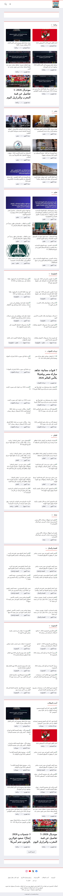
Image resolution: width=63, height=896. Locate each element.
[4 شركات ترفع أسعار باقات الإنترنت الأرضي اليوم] (44, 312)
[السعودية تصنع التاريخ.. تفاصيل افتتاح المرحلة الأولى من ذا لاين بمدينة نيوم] (18, 684)
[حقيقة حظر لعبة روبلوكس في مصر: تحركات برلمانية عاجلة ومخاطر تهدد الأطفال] (18, 312)
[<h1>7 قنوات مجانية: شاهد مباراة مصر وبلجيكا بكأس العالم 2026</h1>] (44, 369)
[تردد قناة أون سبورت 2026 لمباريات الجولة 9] (18, 369)
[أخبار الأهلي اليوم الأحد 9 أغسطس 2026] (44, 39)
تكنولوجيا (54, 274)
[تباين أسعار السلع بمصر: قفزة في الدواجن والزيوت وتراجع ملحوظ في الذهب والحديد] (44, 584)
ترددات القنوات (52, 351)
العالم (55, 435)
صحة (55, 515)
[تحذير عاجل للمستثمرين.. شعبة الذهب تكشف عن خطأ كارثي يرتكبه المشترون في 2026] (18, 584)
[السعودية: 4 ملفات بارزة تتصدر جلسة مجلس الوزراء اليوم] (18, 640)
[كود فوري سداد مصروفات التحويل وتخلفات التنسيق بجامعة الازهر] (44, 334)
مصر (55, 111)
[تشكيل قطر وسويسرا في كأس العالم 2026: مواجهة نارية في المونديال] (44, 62)
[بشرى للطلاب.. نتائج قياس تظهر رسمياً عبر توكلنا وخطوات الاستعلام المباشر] (18, 233)
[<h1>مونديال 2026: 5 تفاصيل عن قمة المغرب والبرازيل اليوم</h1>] (18, 89)
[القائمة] (10, 4)
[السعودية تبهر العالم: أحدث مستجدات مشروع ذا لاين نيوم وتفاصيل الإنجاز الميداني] (44, 684)
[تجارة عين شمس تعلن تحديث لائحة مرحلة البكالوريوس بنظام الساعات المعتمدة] (18, 255)
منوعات (41, 726)
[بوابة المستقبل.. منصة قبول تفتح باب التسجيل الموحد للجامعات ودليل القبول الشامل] (44, 233)
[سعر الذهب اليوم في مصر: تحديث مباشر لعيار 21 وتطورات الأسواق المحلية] (44, 562)
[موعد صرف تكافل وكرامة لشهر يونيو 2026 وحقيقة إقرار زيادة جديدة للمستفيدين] (44, 126)
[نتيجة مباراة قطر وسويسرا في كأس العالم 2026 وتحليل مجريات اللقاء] (18, 39)
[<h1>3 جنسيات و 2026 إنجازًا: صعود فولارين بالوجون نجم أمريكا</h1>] (18, 833)
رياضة (55, 25)
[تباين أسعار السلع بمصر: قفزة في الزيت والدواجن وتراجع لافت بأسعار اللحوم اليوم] (18, 562)
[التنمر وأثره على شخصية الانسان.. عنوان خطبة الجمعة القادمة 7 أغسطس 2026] (44, 783)
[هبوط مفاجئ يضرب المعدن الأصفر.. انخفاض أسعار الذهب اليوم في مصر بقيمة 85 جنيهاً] (18, 607)
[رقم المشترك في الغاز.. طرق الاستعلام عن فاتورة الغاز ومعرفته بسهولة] (44, 150)
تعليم (55, 192)
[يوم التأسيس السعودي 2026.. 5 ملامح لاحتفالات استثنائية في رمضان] (44, 640)
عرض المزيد (31, 852)
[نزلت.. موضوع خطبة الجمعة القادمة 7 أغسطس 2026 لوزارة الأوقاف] (18, 761)
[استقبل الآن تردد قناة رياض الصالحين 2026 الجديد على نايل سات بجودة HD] (44, 418)
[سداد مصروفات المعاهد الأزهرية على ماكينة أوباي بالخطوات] (18, 334)
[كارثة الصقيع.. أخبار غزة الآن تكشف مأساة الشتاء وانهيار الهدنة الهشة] (44, 498)
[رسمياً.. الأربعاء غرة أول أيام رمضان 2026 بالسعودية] (44, 662)
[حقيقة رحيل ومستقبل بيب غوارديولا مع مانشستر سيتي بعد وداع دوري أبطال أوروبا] (44, 396)
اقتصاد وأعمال (52, 548)
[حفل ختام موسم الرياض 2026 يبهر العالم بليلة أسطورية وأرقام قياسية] (18, 662)
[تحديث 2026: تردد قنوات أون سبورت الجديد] (18, 396)
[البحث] (5, 4)
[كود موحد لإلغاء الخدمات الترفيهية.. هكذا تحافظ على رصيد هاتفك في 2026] (18, 289)
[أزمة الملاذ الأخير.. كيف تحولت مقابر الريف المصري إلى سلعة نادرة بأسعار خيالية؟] (44, 174)
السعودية (54, 626)
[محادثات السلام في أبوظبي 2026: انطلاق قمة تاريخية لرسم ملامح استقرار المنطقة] (44, 451)
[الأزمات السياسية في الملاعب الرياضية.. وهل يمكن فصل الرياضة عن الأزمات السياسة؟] (18, 498)
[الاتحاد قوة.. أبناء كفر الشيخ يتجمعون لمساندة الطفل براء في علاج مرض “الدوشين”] (44, 717)
